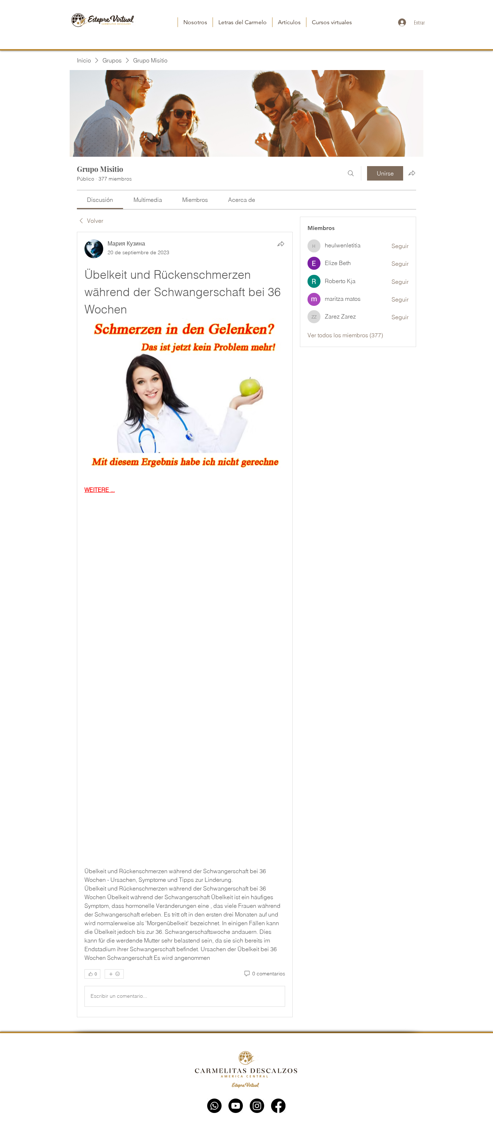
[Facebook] (278, 1106)
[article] (185, 624)
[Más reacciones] (114, 974)
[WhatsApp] (214, 1106)
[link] (100, 199)
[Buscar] (350, 173)
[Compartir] (280, 243)
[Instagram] (257, 1106)
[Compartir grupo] (411, 173)
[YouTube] (235, 1106)
